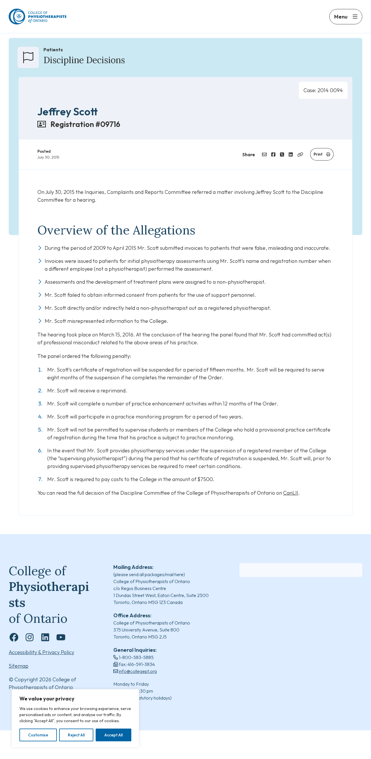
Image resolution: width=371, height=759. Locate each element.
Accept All (113, 735)
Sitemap (18, 665)
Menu (341, 16)
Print (318, 154)
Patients (53, 49)
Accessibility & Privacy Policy (41, 652)
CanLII (290, 492)
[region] (75, 718)
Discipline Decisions (84, 59)
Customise (38, 735)
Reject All (76, 735)
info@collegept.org (138, 671)
